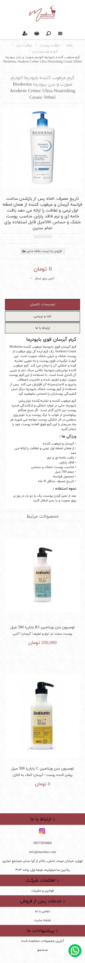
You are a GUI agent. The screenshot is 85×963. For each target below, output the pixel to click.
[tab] (42, 304)
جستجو (42, 950)
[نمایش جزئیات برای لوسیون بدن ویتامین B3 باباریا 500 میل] (42, 575)
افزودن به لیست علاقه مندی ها (42, 251)
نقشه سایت (42, 920)
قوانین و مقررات (42, 890)
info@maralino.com (42, 852)
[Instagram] (42, 831)
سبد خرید (36, 33)
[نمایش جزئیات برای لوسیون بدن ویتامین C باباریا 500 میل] (42, 716)
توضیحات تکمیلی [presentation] (42, 304)
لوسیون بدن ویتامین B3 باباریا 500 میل (42, 627)
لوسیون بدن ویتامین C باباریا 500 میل (42, 768)
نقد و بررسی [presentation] (42, 316)
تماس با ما (42, 911)
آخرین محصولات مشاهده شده (42, 941)
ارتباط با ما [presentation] (42, 328)
